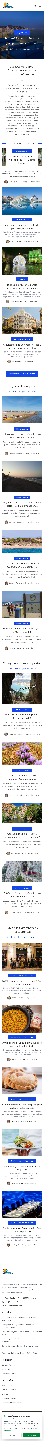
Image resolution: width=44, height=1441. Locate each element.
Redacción (7, 1359)
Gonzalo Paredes (8, 1365)
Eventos (22, 279)
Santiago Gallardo (9, 1373)
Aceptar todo (31, 1435)
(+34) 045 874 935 (12, 1302)
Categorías (7, 1380)
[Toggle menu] (40, 6)
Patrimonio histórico (22, 339)
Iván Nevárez (7, 1369)
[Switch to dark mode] (35, 6)
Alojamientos (22, 32)
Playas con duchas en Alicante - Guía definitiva (20, 1353)
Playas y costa (22, 429)
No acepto (12, 1435)
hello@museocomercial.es (15, 1306)
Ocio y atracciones (22, 219)
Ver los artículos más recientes (22, 374)
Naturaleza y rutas (22, 710)
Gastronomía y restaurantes (22, 975)
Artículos (6, 1312)
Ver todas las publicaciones (22, 391)
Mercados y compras (22, 151)
